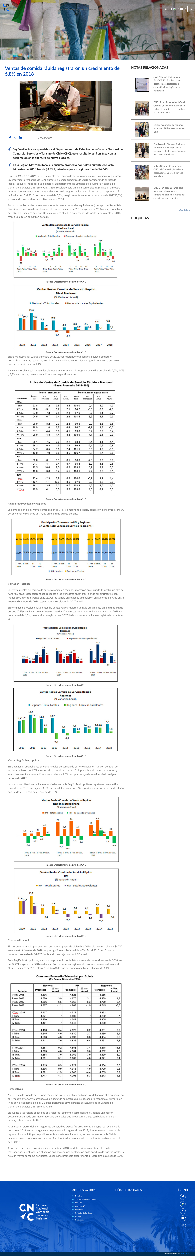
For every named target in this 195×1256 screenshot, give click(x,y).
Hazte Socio (79, 1220)
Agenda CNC (99, 9)
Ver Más (184, 210)
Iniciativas (111, 9)
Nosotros (63, 9)
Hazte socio (154, 9)
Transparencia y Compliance (85, 1199)
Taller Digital (184, 1253)
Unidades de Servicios (127, 9)
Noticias (143, 9)
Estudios (88, 9)
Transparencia (76, 9)
